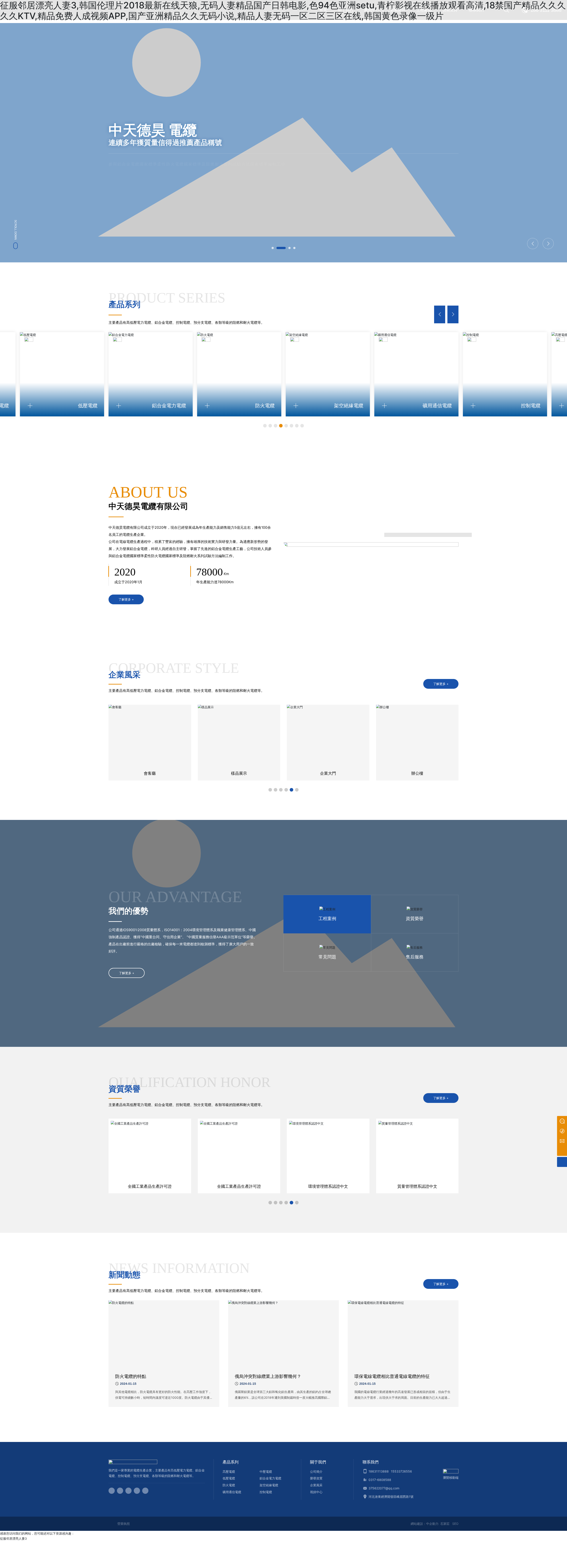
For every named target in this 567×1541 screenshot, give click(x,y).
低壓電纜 (229, 1478)
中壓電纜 (266, 1471)
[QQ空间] (137, 1491)
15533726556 (401, 1471)
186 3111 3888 (545, 10)
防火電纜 (229, 1485)
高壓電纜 (229, 1471)
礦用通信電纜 (232, 1492)
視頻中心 (316, 1492)
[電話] (562, 1131)
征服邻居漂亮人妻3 (13, 1538)
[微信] (120, 1491)
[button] (273, 248)
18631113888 (379, 1471)
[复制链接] (145, 1491)
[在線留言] (562, 1121)
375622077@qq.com (384, 1488)
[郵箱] (562, 1141)
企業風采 (316, 1485)
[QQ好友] (128, 1491)
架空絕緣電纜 (269, 1485)
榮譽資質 (316, 1478)
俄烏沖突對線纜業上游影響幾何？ (268, 1376)
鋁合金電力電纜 (270, 1478)
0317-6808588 (380, 1480)
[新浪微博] (112, 1491)
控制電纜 (266, 1492)
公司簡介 (316, 1471)
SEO (455, 1523)
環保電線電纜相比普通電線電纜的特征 (392, 1376)
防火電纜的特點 (130, 1376)
